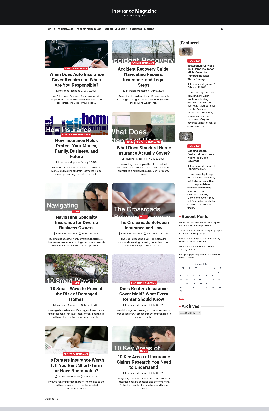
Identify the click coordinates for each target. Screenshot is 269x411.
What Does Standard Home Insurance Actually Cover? (144, 150)
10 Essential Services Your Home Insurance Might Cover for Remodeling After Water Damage (200, 72)
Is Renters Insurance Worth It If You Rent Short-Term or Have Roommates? (76, 365)
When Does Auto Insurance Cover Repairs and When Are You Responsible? (76, 80)
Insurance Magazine (134, 11)
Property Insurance (89, 29)
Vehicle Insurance (116, 29)
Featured (194, 60)
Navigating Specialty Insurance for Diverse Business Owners (76, 222)
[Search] (222, 29)
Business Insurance (142, 29)
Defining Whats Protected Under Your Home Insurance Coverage (200, 156)
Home (129, 142)
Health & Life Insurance (59, 29)
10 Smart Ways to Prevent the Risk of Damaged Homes (76, 294)
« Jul (181, 298)
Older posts (51, 398)
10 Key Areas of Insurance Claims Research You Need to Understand (144, 362)
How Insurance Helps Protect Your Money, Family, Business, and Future (76, 148)
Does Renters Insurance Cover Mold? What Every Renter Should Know (143, 294)
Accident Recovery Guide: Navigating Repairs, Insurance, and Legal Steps (144, 77)
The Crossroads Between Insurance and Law (144, 225)
